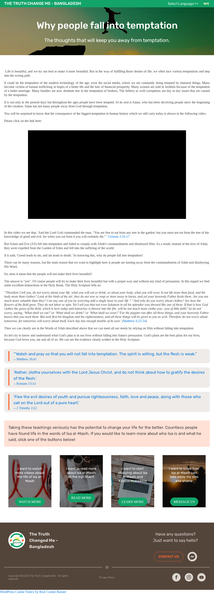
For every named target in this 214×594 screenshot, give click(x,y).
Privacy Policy (107, 577)
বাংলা (206, 3)
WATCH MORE (30, 502)
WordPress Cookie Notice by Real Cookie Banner (33, 592)
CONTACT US (168, 556)
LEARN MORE (133, 502)
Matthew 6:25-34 (134, 321)
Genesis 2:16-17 (119, 236)
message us (184, 502)
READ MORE (81, 498)
